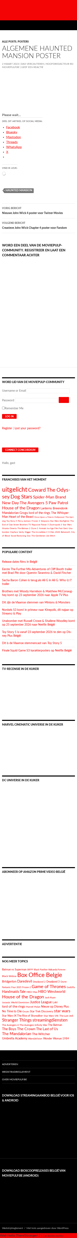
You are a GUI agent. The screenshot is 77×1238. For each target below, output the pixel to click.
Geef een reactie (32, 67)
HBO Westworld (51, 992)
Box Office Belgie (39, 975)
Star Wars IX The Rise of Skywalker (22, 1015)
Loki (55, 1002)
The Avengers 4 (10, 1025)
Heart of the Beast (21, 516)
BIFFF (30, 970)
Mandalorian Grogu (15, 512)
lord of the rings (39, 512)
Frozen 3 (36, 521)
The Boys (9, 1029)
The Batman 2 (23, 528)
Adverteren (10, 1064)
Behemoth (65, 532)
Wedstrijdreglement (16, 1072)
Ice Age (50, 528)
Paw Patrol (58, 503)
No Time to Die (12, 1011)
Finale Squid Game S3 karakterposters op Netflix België (37, 650)
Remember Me (14, 408)
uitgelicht (14, 490)
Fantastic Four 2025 (11, 987)
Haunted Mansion (19, 190)
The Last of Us (47, 1029)
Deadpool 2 (39, 981)
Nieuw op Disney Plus (55, 1006)
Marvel (29, 1007)
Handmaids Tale (14, 991)
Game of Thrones (49, 986)
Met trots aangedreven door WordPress (47, 1228)
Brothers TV (25, 525)
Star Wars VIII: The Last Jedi (58, 1016)
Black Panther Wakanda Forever (50, 970)
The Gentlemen (38, 536)
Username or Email (14, 390)
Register (7, 428)
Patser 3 (45, 525)
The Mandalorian (16, 1034)
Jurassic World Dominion (15, 1002)
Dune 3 (34, 528)
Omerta (13, 528)
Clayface (14, 532)
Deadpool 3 (53, 981)
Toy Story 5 (11, 521)
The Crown (26, 1029)
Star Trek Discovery (41, 1011)
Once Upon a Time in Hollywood (49, 517)
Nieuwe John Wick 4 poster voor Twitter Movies (32, 211)
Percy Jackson (24, 521)
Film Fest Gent (61, 528)
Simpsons (45, 521)
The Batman (55, 1025)
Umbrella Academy (14, 1038)
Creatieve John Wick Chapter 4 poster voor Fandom (34, 225)
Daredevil (24, 981)
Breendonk (60, 508)
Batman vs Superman (14, 969)
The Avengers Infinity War (33, 1025)
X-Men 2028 (54, 532)
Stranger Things (17, 1020)
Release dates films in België (19, 561)
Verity (21, 532)
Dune (64, 982)
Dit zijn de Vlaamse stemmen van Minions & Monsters (36, 602)
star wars (62, 1011)
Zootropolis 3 (55, 525)
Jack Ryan (50, 997)
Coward (37, 490)
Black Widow (9, 976)
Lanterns (46, 508)
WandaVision (35, 1038)
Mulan (37, 1007)
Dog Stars (21, 496)
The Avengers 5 (34, 503)
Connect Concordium (20, 450)
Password (8, 400)
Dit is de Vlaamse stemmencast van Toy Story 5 (32, 643)
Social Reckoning (18, 536)
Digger (28, 532)
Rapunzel (36, 525)
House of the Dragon (21, 508)
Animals (42, 528)
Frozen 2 (26, 987)
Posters (23, 41)
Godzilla (71, 987)
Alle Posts (9, 41)
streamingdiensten (50, 1020)
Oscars (25, 1011)
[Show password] (64, 400)
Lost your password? (27, 428)
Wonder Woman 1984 (56, 1038)
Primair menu (72, 25)
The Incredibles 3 (39, 532)
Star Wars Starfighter (59, 521)
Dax (29, 536)
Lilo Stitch (50, 536)
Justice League (41, 1002)
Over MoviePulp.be (14, 1079)
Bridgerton (9, 981)
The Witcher (41, 1034)
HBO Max (31, 992)
